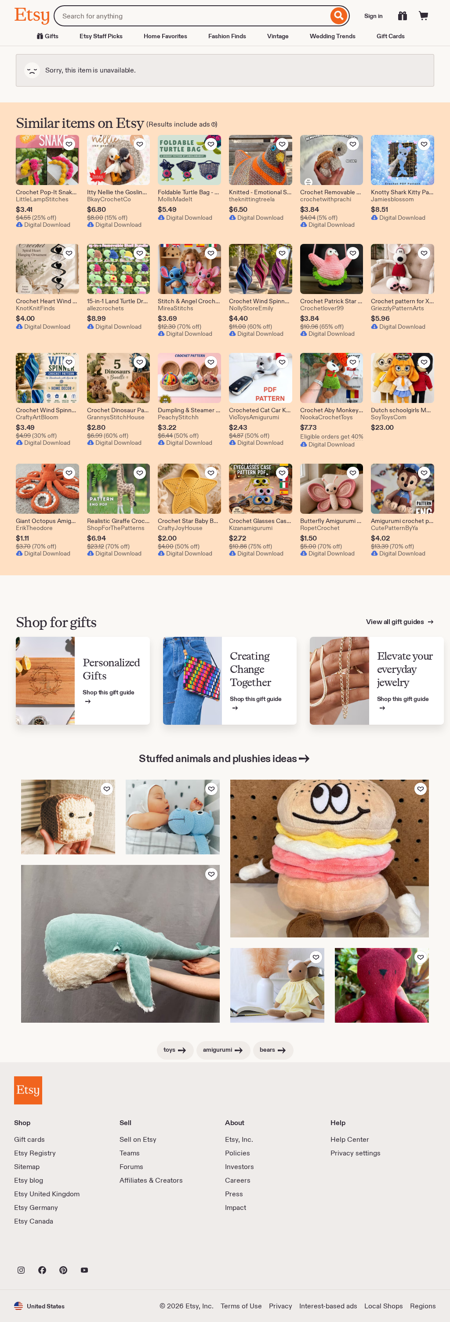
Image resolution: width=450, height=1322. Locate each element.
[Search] (339, 15)
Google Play (110, 1251)
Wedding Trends (333, 36)
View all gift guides (395, 621)
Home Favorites (165, 36)
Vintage (278, 36)
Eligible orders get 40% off (331, 436)
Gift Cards (391, 36)
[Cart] (423, 15)
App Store (43, 1251)
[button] (39, 1306)
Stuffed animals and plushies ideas (218, 758)
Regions (423, 1306)
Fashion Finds (227, 36)
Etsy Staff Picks (101, 36)
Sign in (373, 15)
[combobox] (191, 15)
